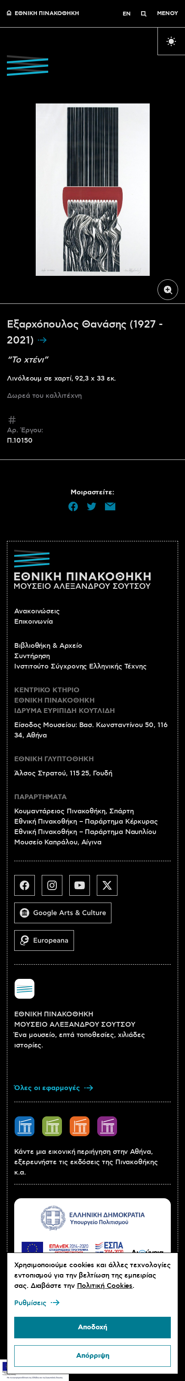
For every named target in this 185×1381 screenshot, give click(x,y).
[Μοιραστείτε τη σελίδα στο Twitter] (92, 506)
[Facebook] (28, 889)
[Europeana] (47, 944)
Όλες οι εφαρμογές (47, 1088)
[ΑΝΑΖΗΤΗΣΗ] (144, 14)
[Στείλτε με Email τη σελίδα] (110, 506)
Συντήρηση (32, 656)
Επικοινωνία (33, 621)
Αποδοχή (92, 1327)
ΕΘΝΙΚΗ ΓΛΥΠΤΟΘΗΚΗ (54, 759)
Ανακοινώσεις (37, 611)
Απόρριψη (92, 1355)
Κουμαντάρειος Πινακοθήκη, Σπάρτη (73, 811)
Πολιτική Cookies (105, 1285)
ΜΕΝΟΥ (167, 13)
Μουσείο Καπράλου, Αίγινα (58, 842)
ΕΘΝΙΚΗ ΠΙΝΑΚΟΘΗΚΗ (47, 13)
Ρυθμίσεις (30, 1303)
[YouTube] (83, 889)
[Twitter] (110, 889)
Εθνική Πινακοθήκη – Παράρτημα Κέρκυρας (86, 821)
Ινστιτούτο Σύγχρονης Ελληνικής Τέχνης (80, 666)
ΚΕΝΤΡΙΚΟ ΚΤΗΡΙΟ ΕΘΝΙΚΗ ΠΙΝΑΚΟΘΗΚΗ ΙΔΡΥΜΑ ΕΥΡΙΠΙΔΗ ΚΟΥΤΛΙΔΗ (64, 700)
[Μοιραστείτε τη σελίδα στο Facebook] (73, 506)
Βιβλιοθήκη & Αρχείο (48, 645)
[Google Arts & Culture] (66, 916)
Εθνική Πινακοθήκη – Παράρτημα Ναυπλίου (85, 832)
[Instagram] (55, 889)
